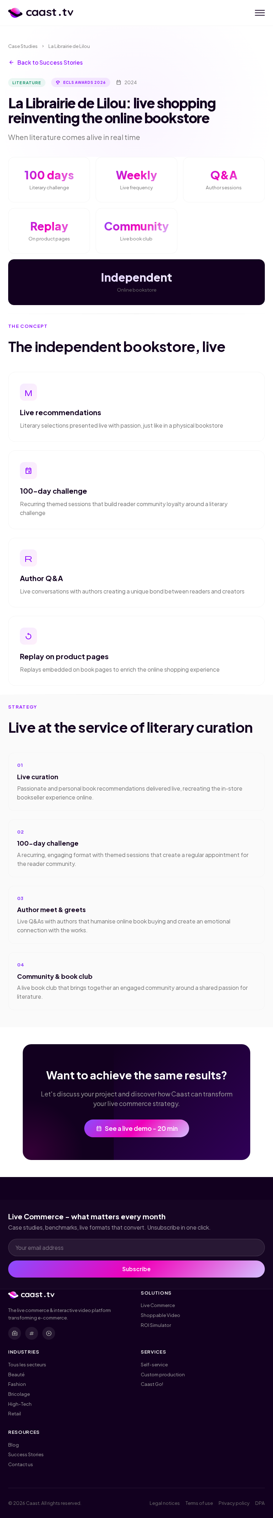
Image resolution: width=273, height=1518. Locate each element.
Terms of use (199, 1503)
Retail (14, 1413)
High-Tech (20, 1404)
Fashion (17, 1384)
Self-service (154, 1364)
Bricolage (19, 1394)
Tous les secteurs (27, 1364)
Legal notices (165, 1503)
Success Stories (26, 1454)
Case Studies (23, 46)
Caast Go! (152, 1384)
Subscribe (136, 1268)
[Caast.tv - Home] (40, 13)
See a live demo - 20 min (137, 1128)
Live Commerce (158, 1305)
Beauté (16, 1374)
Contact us (20, 1464)
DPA (260, 1503)
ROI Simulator (156, 1325)
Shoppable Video (160, 1315)
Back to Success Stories (45, 62)
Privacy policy (234, 1503)
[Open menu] (260, 13)
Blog (13, 1445)
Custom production (163, 1374)
